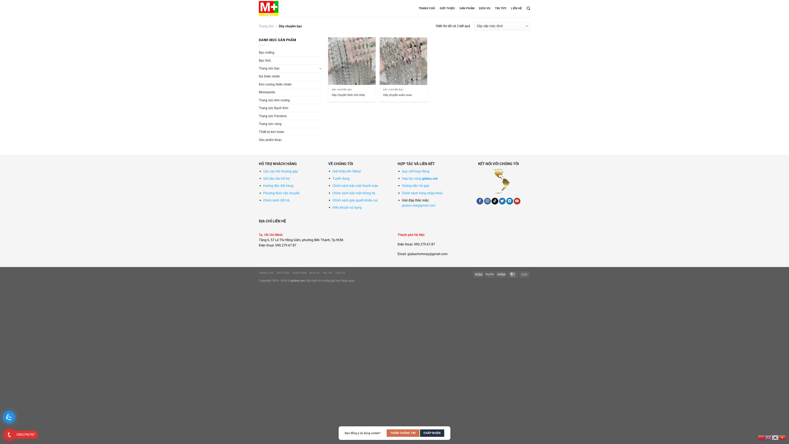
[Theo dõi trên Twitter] (502, 201)
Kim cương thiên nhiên (275, 84)
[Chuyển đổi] (320, 68)
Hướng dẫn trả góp (415, 186)
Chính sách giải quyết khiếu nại (355, 200)
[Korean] (775, 437)
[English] (768, 437)
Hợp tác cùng (420, 178)
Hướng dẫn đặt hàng (278, 186)
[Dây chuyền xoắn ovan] (403, 61)
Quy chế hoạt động (415, 171)
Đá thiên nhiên (269, 76)
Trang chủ (427, 8)
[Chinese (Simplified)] (761, 437)
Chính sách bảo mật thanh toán (355, 186)
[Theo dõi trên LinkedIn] (509, 201)
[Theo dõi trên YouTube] (517, 201)
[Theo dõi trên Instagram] (487, 201)
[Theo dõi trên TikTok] (494, 201)
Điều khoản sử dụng (347, 207)
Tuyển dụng (341, 178)
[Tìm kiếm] (528, 8)
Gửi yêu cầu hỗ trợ (276, 178)
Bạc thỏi (265, 60)
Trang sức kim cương (274, 100)
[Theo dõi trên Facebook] (479, 201)
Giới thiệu (447, 8)
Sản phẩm (466, 8)
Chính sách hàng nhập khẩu (422, 193)
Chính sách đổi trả (276, 200)
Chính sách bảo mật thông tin (353, 193)
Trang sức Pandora (273, 116)
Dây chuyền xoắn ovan (397, 95)
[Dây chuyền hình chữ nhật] (352, 61)
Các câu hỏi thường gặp (280, 171)
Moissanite (267, 92)
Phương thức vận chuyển (281, 193)
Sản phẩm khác (270, 140)
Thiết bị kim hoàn (271, 132)
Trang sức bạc (269, 68)
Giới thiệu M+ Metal (346, 171)
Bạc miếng (266, 52)
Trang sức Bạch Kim (273, 108)
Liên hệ (516, 8)
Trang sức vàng (270, 124)
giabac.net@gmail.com (418, 205)
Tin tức (500, 8)
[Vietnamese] (782, 437)
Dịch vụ (484, 8)
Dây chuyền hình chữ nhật (348, 95)
